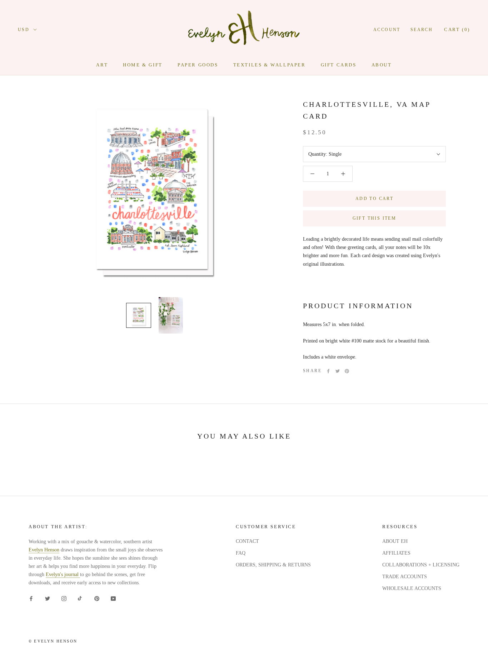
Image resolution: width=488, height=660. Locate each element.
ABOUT (382, 65)
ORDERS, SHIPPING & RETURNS (273, 565)
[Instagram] (63, 598)
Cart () (457, 29)
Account (386, 29)
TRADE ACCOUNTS (404, 576)
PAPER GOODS (198, 65)
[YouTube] (113, 598)
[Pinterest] (347, 371)
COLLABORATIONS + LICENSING (420, 565)
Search (421, 29)
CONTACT (247, 541)
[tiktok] (80, 598)
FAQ (240, 553)
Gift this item (375, 218)
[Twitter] (337, 371)
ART (102, 65)
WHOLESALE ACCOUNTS (411, 588)
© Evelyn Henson (53, 641)
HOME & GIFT (143, 65)
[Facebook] (328, 371)
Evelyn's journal (63, 574)
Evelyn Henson (44, 549)
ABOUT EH (395, 541)
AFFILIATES (396, 553)
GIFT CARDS (339, 65)
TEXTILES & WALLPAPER (269, 65)
